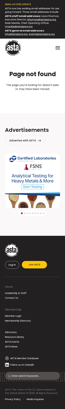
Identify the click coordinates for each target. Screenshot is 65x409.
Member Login (13, 316)
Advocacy (11, 332)
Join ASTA (34, 264)
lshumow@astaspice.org (41, 19)
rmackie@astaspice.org (18, 26)
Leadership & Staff (15, 293)
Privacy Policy (13, 399)
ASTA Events (12, 341)
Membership (13, 309)
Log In (12, 264)
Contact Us (11, 298)
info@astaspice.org (16, 34)
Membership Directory (18, 320)
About (9, 287)
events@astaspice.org (42, 34)
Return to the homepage (32, 98)
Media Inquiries (35, 399)
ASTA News (11, 346)
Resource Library (14, 337)
